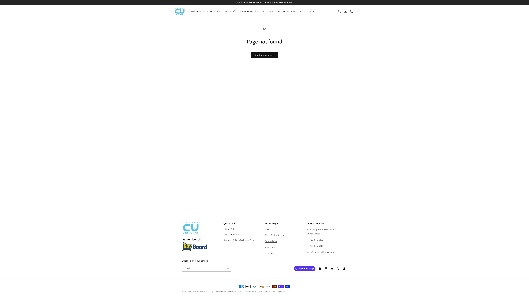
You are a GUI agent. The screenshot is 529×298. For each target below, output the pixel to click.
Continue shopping (264, 55)
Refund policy (221, 291)
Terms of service (265, 291)
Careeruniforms (193, 292)
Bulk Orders (271, 247)
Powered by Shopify (206, 292)
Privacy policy (251, 291)
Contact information (235, 291)
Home (267, 229)
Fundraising (271, 241)
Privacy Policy (230, 229)
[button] (196, 11)
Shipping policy (279, 291)
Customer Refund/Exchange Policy (239, 240)
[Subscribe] (228, 268)
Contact (268, 253)
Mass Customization (275, 235)
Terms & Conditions (232, 234)
